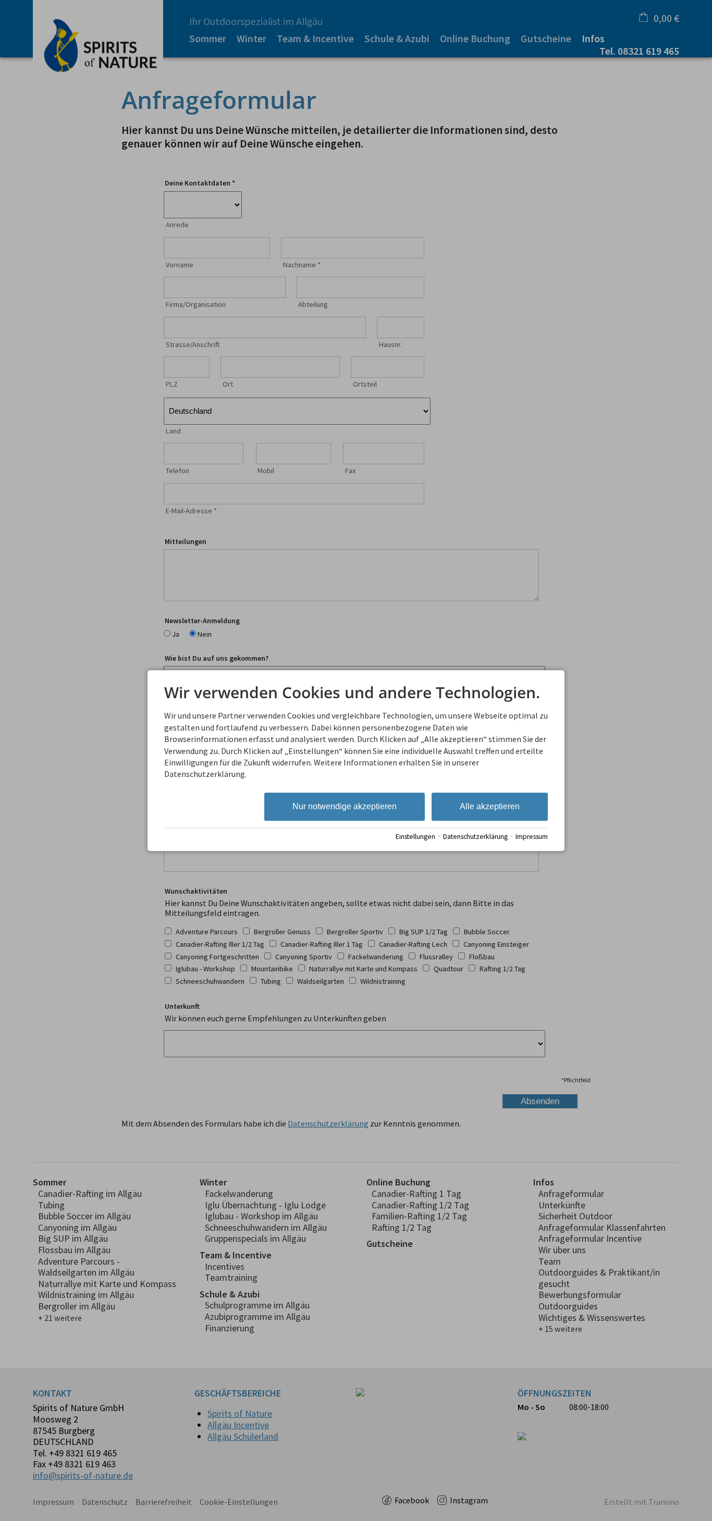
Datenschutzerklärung (475, 836)
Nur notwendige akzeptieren (344, 806)
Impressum (531, 836)
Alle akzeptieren (490, 806)
